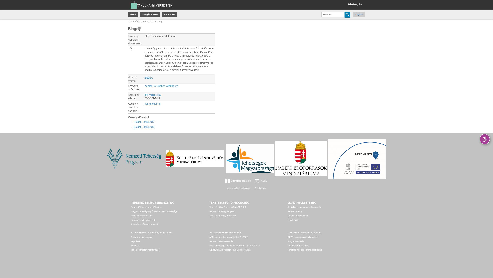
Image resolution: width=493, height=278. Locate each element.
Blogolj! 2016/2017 (144, 121)
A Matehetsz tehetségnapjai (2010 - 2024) (228, 237)
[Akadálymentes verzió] (485, 139)
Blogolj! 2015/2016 (144, 126)
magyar (149, 77)
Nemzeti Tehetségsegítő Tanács (146, 207)
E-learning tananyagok (141, 237)
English (359, 14)
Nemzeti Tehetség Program (222, 211)
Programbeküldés (296, 241)
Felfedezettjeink (295, 211)
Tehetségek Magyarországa (222, 216)
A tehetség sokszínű (241, 181)
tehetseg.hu (355, 4)
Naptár (264, 181)
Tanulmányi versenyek (140, 21)
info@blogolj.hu (153, 95)
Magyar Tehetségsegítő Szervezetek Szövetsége (154, 211)
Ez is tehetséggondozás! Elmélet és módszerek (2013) (235, 245)
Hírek (133, 14)
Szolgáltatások (150, 14)
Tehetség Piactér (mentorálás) (145, 250)
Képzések (135, 241)
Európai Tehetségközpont (143, 220)
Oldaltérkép (260, 188)
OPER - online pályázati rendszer (303, 237)
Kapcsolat (169, 14)
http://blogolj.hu (153, 104)
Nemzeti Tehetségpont (141, 216)
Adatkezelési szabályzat (238, 188)
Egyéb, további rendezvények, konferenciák (230, 250)
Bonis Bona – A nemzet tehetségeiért (305, 207)
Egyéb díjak (293, 220)
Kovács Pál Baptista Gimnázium (161, 86)
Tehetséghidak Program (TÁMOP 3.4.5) (227, 207)
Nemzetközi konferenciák (221, 241)
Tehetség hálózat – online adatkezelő (305, 250)
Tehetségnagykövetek (298, 216)
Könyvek (135, 245)
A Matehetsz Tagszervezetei (144, 224)
